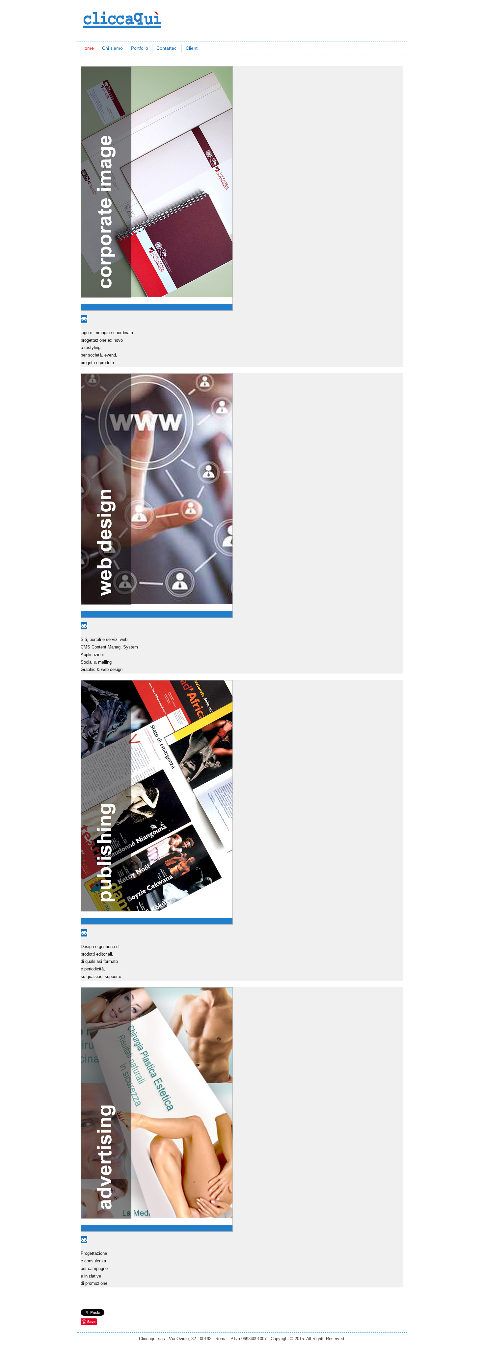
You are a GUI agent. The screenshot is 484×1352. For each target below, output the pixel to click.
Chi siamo (112, 48)
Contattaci (166, 48)
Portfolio (139, 48)
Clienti (192, 48)
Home (87, 48)
